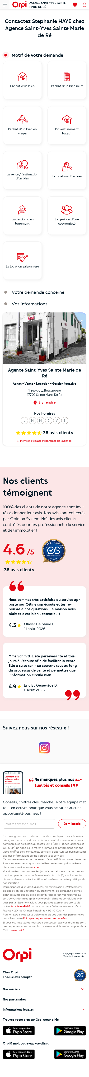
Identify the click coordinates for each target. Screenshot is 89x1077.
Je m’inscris (72, 824)
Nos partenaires (14, 999)
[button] (24, 420)
